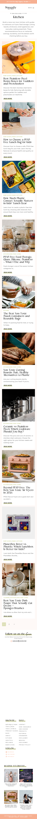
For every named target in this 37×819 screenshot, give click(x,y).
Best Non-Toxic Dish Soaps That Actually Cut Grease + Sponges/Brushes (17, 604)
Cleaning (6, 597)
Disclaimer (23, 738)
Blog (7, 733)
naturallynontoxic (20, 641)
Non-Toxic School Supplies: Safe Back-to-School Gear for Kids (26, 785)
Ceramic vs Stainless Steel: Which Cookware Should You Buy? (16, 429)
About (8, 735)
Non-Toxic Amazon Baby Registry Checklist (11, 785)
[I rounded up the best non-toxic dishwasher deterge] (18, 671)
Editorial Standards (23, 734)
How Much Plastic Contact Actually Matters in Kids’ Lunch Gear (18, 201)
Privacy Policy (25, 745)
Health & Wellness (9, 741)
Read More (8, 98)
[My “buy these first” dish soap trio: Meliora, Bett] (18, 654)
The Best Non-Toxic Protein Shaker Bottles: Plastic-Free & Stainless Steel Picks (26, 807)
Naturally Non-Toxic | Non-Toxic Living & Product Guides (12, 728)
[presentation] (18, 57)
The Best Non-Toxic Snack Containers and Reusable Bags (16, 316)
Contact (22, 724)
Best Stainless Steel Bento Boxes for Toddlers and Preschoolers (18, 81)
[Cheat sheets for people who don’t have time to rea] (18, 687)
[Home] (10, 13)
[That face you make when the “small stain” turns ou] (18, 704)
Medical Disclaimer (23, 741)
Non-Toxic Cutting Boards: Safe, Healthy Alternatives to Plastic (16, 373)
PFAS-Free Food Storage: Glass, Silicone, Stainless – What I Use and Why (18, 260)
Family (14, 75)
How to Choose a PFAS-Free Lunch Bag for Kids (17, 141)
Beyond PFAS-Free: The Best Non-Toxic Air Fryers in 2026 (18, 490)
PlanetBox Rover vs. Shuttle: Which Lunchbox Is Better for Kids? (18, 547)
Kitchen (19, 75)
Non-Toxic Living (15, 254)
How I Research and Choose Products (25, 729)
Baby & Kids (7, 75)
